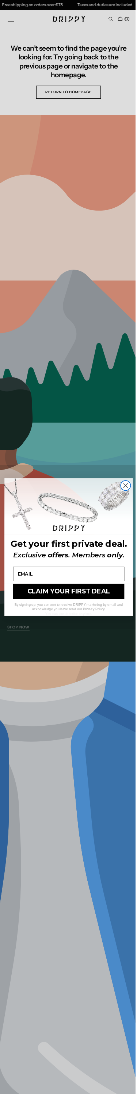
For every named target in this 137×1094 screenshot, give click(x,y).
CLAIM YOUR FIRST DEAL (65, 591)
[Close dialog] (123, 485)
